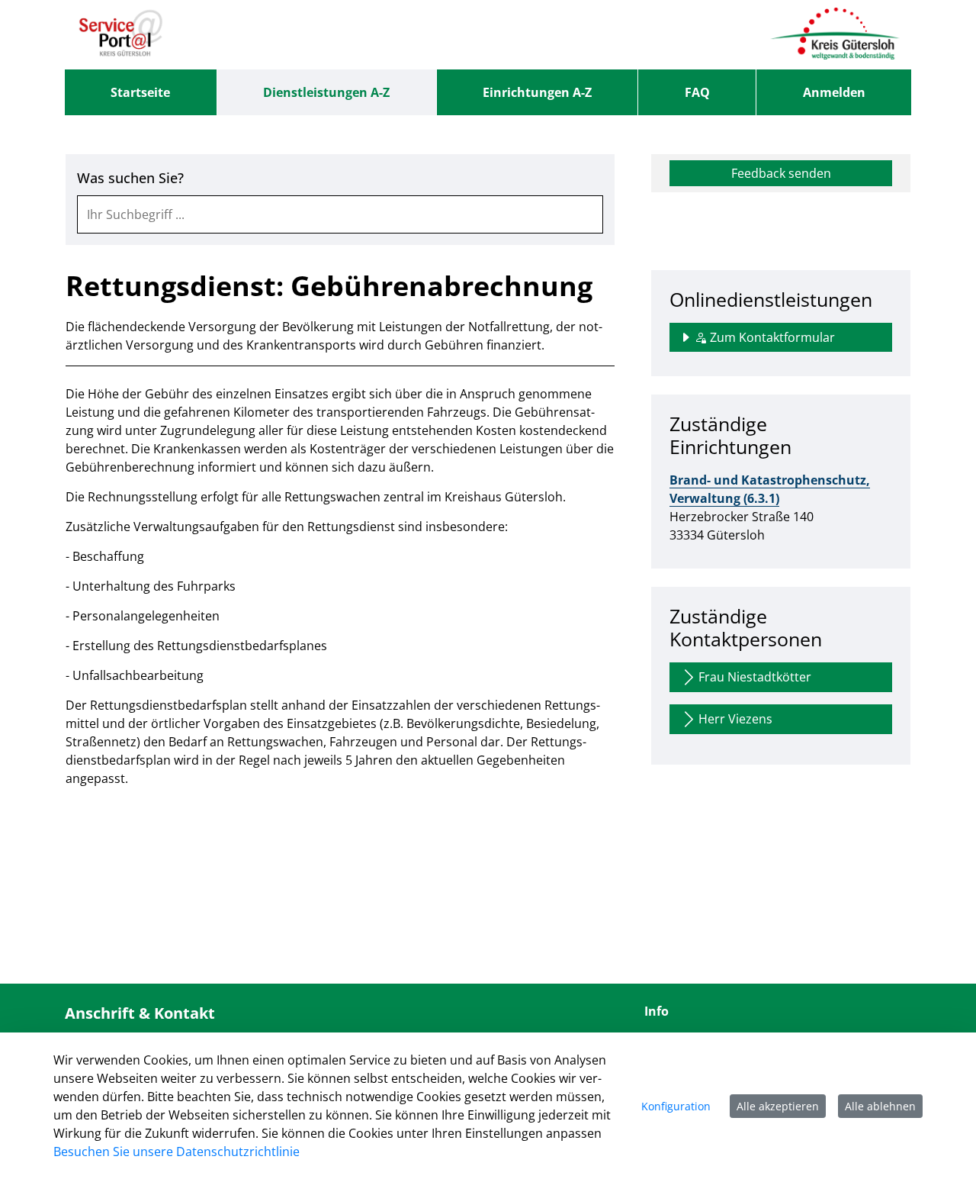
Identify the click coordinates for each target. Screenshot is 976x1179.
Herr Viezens (735, 718)
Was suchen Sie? (130, 178)
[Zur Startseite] (120, 34)
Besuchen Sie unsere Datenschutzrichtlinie (176, 1151)
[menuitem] (141, 92)
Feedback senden (781, 173)
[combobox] (340, 214)
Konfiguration (676, 1106)
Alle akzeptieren (778, 1106)
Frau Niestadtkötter (754, 676)
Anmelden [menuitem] (834, 92)
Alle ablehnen (880, 1106)
